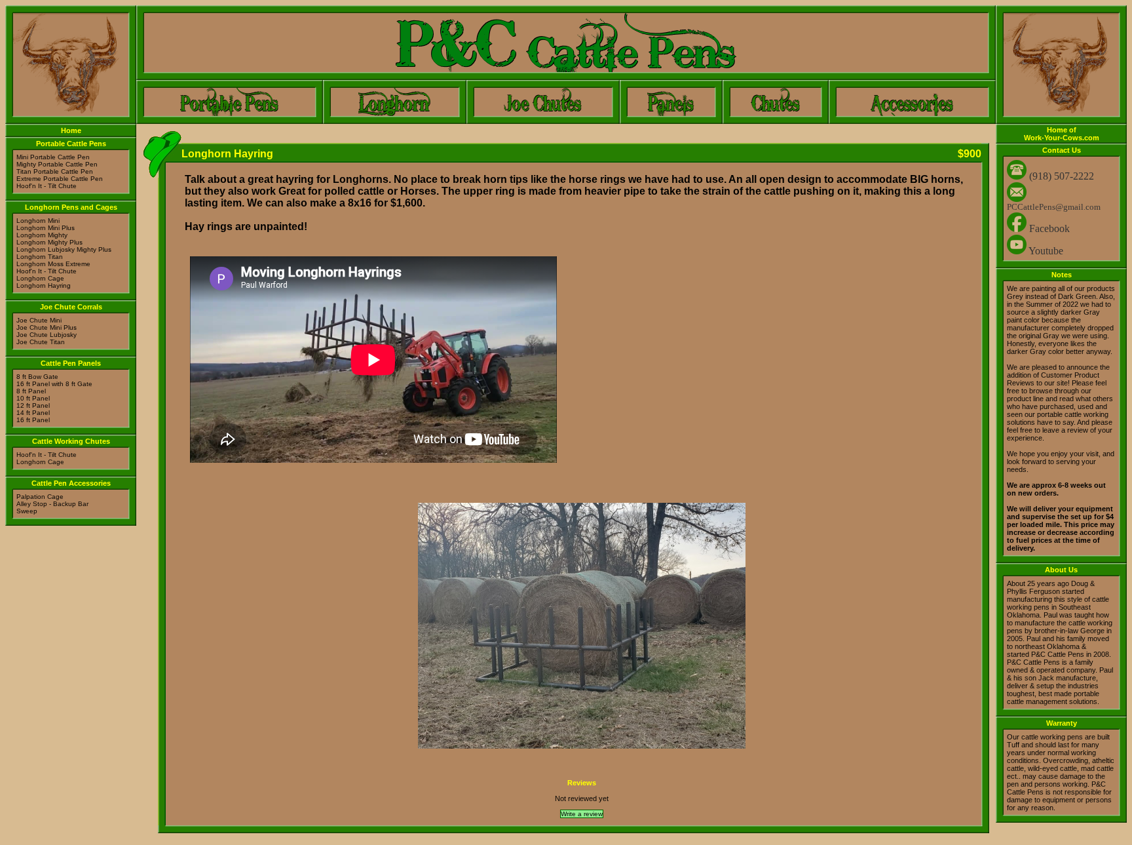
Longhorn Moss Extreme (53, 263)
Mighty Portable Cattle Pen (57, 164)
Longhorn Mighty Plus (49, 242)
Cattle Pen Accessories (71, 483)
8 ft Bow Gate (37, 376)
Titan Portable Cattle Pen (54, 171)
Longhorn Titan (39, 256)
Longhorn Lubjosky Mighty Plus (63, 249)
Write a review (582, 813)
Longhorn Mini (38, 220)
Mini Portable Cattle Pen (53, 157)
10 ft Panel (33, 398)
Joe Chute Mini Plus (46, 327)
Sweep (26, 511)
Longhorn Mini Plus (45, 227)
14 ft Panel (33, 412)
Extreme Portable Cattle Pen (59, 178)
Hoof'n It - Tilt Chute (46, 185)
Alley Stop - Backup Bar (52, 503)
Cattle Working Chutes (71, 441)
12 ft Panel (33, 405)
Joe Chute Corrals (71, 307)
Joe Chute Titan (40, 341)
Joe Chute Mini (39, 320)
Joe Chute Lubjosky (46, 334)
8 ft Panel (31, 391)
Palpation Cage (40, 496)
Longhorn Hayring (43, 285)
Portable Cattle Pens (71, 143)
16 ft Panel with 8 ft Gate (54, 383)
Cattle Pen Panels (71, 363)
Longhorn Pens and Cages (71, 207)
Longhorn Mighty (41, 235)
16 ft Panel (33, 419)
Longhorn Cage (40, 278)
